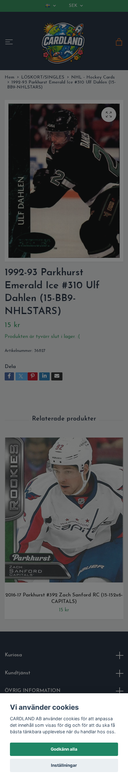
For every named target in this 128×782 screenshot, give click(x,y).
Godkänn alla (64, 749)
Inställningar (64, 765)
